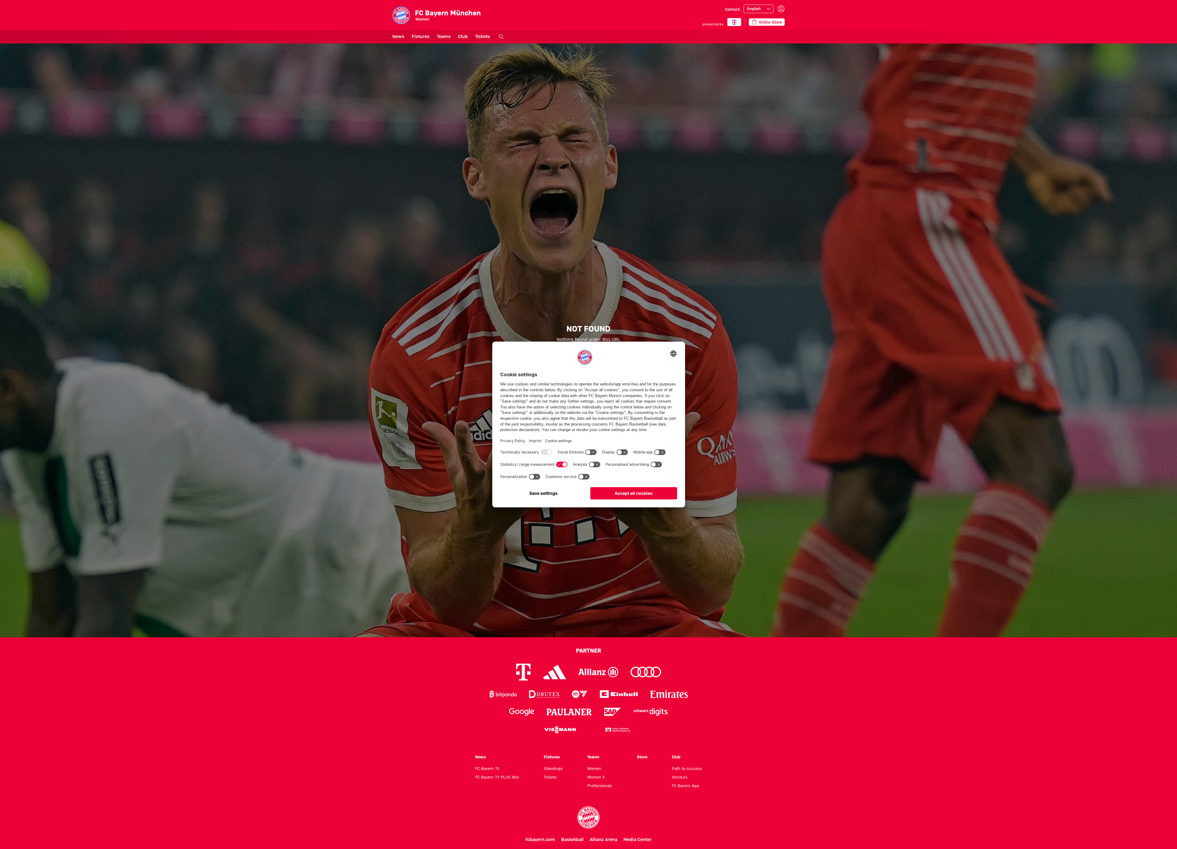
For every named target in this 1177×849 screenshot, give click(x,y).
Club (463, 36)
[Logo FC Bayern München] (588, 817)
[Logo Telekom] (523, 672)
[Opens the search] (501, 36)
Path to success (687, 768)
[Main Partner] (734, 22)
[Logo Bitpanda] (503, 694)
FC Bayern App (685, 785)
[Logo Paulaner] (569, 712)
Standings (553, 768)
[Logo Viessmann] (560, 729)
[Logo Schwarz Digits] (650, 712)
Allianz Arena (603, 839)
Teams (444, 36)
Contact (732, 9)
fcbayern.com (540, 839)
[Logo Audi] (645, 672)
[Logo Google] (521, 712)
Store (642, 757)
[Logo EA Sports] (580, 694)
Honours (680, 777)
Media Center (637, 839)
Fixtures (420, 36)
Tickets (482, 36)
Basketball (572, 839)
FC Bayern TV (487, 768)
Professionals (599, 785)
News (398, 36)
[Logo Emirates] (669, 694)
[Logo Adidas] (554, 672)
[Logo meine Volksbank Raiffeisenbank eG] (617, 729)
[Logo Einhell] (619, 694)
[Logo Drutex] (544, 694)
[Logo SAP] (612, 712)
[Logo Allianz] (598, 672)
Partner (588, 650)
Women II (595, 777)
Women (594, 768)
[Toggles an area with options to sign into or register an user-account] (781, 9)
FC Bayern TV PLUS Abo (497, 777)
